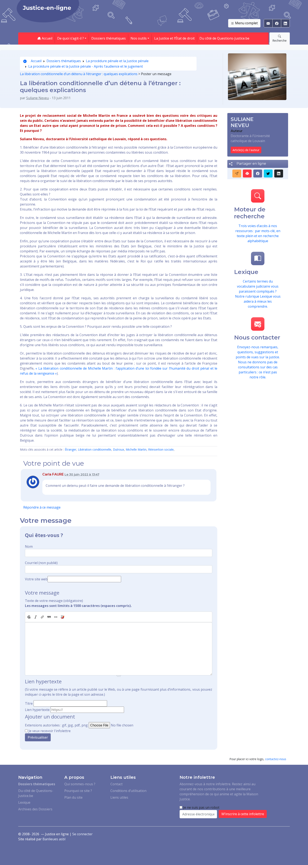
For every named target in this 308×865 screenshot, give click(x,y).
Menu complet (246, 23)
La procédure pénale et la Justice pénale (117, 61)
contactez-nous (275, 759)
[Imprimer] (247, 173)
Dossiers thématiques (108, 38)
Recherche (279, 40)
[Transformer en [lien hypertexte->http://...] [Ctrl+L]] (42, 617)
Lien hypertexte (37, 709)
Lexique (24, 802)
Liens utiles (119, 797)
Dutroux (118, 449)
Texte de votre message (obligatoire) (54, 600)
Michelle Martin (136, 449)
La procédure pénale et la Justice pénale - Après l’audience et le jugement (85, 66)
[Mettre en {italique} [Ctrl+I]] (35, 617)
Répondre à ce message (42, 507)
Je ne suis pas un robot (200, 807)
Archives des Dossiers (35, 809)
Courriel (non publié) (41, 562)
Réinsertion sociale (161, 449)
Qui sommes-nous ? (79, 784)
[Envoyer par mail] (236, 173)
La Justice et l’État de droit (174, 38)
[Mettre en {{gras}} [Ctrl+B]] (28, 617)
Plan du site (73, 797)
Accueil (46, 38)
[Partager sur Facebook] (257, 173)
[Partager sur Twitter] (268, 173)
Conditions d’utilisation (128, 790)
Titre (29, 703)
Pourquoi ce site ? (78, 790)
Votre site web (36, 579)
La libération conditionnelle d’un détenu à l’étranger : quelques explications (78, 74)
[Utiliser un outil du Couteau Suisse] (62, 617)
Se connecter (82, 834)
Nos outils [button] (139, 38)
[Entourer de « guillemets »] (55, 617)
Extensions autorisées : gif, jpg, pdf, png (56, 725)
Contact (116, 784)
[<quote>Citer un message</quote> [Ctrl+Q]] (49, 617)
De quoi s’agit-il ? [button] (70, 38)
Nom (29, 546)
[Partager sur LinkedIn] (278, 173)
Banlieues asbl (54, 839)
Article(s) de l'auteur (246, 150)
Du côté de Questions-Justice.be (224, 38)
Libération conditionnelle (94, 449)
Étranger (70, 449)
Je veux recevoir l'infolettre (49, 731)
